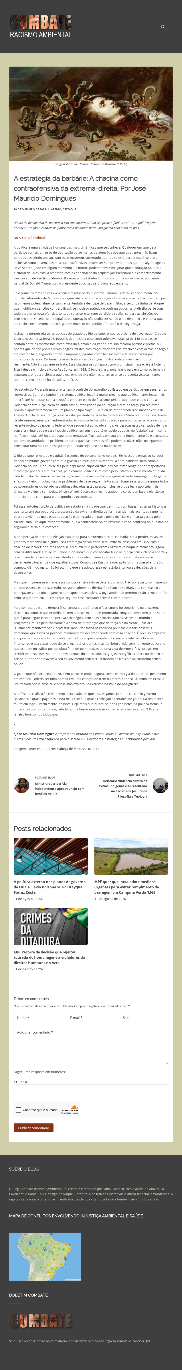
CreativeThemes (85, 1362)
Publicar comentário (33, 1128)
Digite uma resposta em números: (40, 1072)
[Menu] (171, 27)
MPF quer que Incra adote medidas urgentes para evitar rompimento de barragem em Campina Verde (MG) (126, 887)
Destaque (69, 209)
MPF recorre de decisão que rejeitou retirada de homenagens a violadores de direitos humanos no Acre (49, 957)
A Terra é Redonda (33, 237)
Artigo (56, 209)
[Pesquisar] (162, 26)
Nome (23, 1017)
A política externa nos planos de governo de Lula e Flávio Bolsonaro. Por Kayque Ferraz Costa (50, 887)
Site (126, 1017)
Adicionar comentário (35, 1032)
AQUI (146, 1341)
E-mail (76, 1017)
